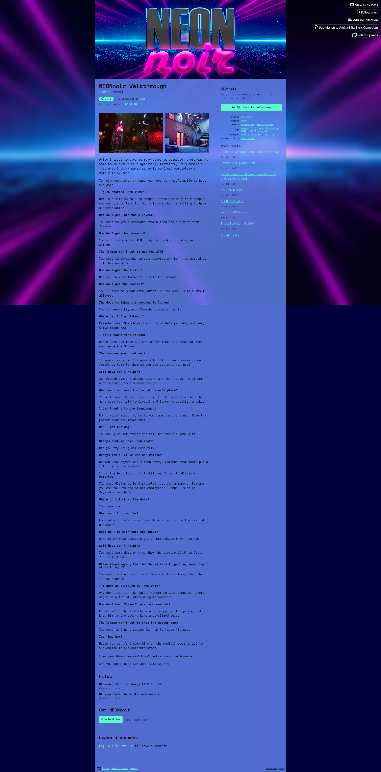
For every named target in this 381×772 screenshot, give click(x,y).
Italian (270, 134)
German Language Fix (238, 163)
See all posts (230, 235)
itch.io (105, 768)
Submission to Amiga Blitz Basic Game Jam (348, 27)
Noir (244, 130)
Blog (281, 768)
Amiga (244, 128)
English (257, 134)
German (245, 134)
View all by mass (119, 768)
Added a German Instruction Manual (250, 151)
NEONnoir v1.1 (232, 201)
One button (248, 138)
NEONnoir (104, 91)
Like (108, 98)
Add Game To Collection (254, 107)
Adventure (247, 124)
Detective (272, 128)
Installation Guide (237, 223)
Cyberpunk (257, 128)
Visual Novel (265, 124)
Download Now (110, 719)
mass (142, 98)
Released (246, 117)
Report (134, 768)
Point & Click (259, 130)
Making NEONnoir (234, 212)
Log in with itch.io (116, 746)
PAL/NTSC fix (231, 190)
